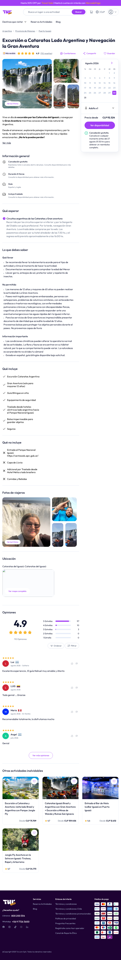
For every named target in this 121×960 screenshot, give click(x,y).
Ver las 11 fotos (12, 103)
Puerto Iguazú (45, 31)
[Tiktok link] (15, 927)
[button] (28, 583)
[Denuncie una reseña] (76, 663)
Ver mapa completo (17, 591)
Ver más (6, 142)
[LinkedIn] (27, 927)
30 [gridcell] (114, 92)
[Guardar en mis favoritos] (72, 663)
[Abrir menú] (113, 12)
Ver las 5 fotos (12, 542)
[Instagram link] (9, 927)
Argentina (7, 31)
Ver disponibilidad (99, 125)
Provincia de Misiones (25, 31)
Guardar (111, 53)
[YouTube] (21, 927)
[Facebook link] (3, 927)
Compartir (91, 53)
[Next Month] (112, 63)
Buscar (78, 12)
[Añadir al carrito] (91, 12)
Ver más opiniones (40, 755)
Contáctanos (70, 53)
